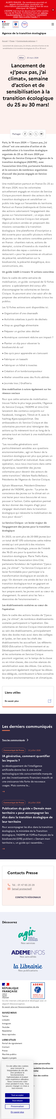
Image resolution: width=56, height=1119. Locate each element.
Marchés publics (9, 1054)
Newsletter (7, 1031)
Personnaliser (17, 1106)
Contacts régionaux (28, 897)
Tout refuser (17, 1101)
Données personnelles (40, 1063)
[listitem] (28, 701)
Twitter (5, 1016)
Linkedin (6, 1020)
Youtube (5, 1027)
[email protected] (22, 888)
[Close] (53, 9)
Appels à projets (9, 1058)
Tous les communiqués (13, 740)
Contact (6, 1047)
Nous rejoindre (8, 1034)
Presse (12, 41)
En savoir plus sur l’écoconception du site (20, 1007)
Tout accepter (17, 1095)
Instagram (6, 1023)
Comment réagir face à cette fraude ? (30, 15)
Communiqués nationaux (26, 41)
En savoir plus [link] (17, 1112)
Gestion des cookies (39, 1075)
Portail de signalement (12, 1043)
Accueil (5, 41)
